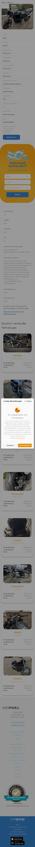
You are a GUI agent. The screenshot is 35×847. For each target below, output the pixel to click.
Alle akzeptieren (24, 445)
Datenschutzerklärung (17, 438)
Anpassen (10, 445)
